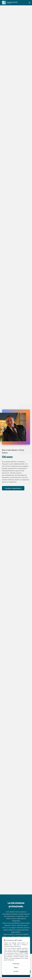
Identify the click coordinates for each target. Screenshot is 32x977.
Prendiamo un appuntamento (13, 488)
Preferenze (16, 963)
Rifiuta (16, 967)
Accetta (16, 971)
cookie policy (24, 951)
